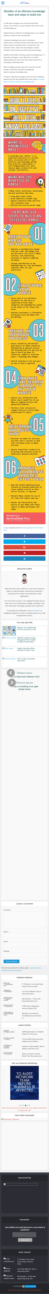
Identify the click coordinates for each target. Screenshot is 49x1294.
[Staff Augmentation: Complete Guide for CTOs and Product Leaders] (13, 1032)
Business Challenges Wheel (31, 1290)
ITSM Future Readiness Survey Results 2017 (30, 1007)
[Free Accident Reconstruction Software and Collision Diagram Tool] (13, 1038)
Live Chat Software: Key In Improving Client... (31, 993)
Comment (7, 910)
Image (6, 528)
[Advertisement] (24, 796)
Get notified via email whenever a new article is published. (25, 1228)
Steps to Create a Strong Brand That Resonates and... (32, 1055)
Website (6, 951)
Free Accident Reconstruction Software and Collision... (32, 1040)
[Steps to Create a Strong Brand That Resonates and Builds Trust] (13, 1053)
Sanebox (36, 610)
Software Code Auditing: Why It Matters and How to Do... (33, 1047)
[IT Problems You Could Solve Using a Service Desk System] (13, 984)
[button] (19, 1105)
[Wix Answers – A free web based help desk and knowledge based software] (13, 999)
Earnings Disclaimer (14, 1290)
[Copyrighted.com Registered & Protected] (29, 1286)
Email (6, 941)
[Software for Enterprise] (24, 2)
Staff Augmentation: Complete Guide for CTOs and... (33, 1033)
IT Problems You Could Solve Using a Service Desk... (32, 985)
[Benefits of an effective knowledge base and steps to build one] (13, 1013)
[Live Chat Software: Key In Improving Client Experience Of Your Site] (13, 991)
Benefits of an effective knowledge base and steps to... (31, 1016)
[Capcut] (10, 1119)
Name (6, 932)
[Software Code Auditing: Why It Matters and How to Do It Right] (13, 1046)
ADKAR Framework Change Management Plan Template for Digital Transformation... (26, 640)
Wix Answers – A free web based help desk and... (31, 1000)
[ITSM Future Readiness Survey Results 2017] (13, 1005)
